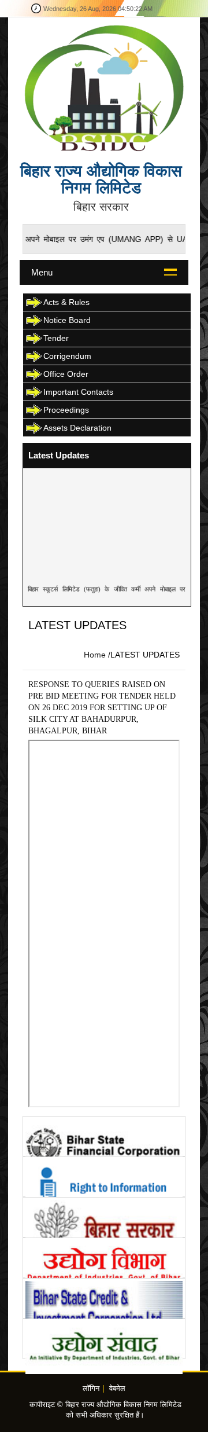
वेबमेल (117, 1389)
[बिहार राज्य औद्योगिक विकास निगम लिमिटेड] (104, 87)
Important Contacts (78, 391)
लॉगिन (91, 1389)
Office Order (65, 374)
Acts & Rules (66, 302)
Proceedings (66, 409)
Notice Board (67, 320)
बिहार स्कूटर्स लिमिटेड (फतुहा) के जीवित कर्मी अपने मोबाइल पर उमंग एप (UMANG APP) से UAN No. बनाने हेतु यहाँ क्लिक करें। (106, 595)
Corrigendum (67, 356)
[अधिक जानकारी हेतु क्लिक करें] (104, 1136)
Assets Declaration (77, 427)
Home (95, 654)
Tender (56, 338)
